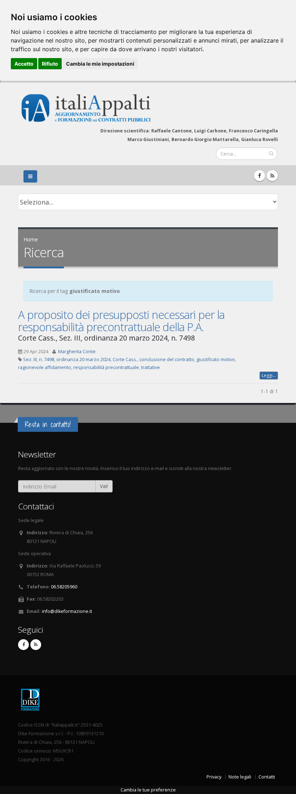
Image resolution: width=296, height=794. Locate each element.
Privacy (213, 777)
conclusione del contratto (166, 359)
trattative (150, 367)
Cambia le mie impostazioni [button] (100, 64)
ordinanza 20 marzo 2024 (83, 359)
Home (30, 239)
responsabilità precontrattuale (106, 367)
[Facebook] (259, 175)
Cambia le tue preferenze (148, 790)
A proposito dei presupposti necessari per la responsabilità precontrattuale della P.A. (121, 320)
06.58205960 (64, 587)
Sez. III (30, 359)
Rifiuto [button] (50, 64)
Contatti (266, 777)
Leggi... (269, 375)
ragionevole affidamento (44, 367)
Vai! (104, 486)
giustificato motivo (215, 359)
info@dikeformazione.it (67, 611)
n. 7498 (46, 359)
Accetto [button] (24, 64)
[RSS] (272, 175)
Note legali (239, 777)
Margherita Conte (77, 351)
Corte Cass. (125, 359)
